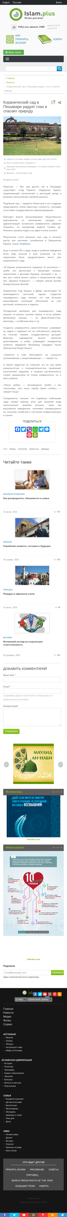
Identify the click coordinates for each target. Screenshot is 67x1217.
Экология (8, 1076)
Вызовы (7, 637)
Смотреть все (33, 839)
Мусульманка (12, 1109)
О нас (19, 999)
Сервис (7, 1024)
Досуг (8, 1121)
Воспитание (11, 1105)
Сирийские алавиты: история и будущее (27, 546)
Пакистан (33, 449)
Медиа (7, 1016)
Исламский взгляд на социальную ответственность (23, 643)
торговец (32, 1175)
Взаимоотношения (14, 494)
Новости (10, 82)
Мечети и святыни (12, 1083)
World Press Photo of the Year (32, 1180)
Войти (59, 2)
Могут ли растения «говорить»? (21, 163)
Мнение (7, 542)
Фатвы (7, 1020)
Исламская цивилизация (17, 1060)
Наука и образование (14, 1073)
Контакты (35, 1202)
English (6, 2)
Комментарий (10, 706)
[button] (13, 52)
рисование (37, 1169)
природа (45, 449)
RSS (44, 1202)
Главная (10, 78)
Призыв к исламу (13, 1147)
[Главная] (33, 14)
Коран (57, 39)
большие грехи (25, 1186)
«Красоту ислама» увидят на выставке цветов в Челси (32, 159)
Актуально (9, 1034)
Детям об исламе (14, 1102)
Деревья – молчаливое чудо (19, 173)
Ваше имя (8, 675)
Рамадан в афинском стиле (19, 594)
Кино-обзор (11, 1151)
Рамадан (8, 590)
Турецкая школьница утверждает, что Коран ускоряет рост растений (34, 167)
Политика (8, 1067)
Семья (7, 1095)
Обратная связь (38, 999)
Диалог (9, 1138)
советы (53, 1169)
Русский (17, 2)
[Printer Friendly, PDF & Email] (53, 102)
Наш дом (10, 1118)
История (8, 1063)
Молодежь (10, 1112)
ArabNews (25, 243)
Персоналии (10, 1086)
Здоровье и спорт (14, 1115)
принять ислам (15, 1169)
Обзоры (9, 1044)
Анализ (9, 1041)
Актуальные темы (14, 1047)
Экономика (9, 1070)
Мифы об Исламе (14, 1050)
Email (6, 686)
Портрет (10, 1144)
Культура (8, 1079)
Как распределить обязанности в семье (26, 498)
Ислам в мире (12, 1134)
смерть (44, 1186)
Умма (6, 1131)
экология (22, 449)
